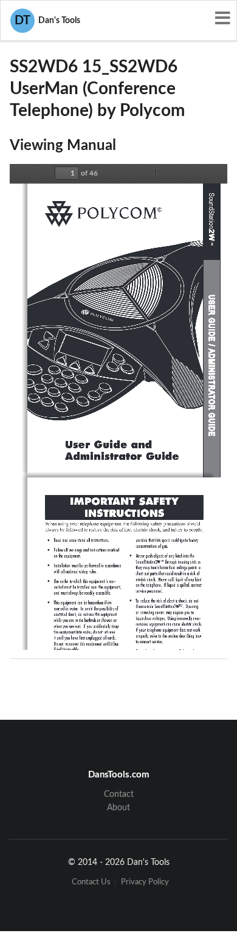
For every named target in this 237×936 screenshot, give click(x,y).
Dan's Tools (47, 21)
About (118, 808)
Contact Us (91, 882)
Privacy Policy (145, 882)
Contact (119, 794)
